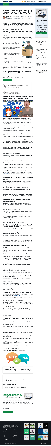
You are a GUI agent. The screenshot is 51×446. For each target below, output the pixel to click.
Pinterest (16, 429)
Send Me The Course (41, 33)
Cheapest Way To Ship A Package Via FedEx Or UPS (12, 93)
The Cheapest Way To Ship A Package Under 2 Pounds (12, 87)
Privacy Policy (42, 443)
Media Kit (4, 436)
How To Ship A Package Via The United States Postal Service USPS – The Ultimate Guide (41, 64)
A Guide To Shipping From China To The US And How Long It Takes (41, 55)
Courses (40, 4)
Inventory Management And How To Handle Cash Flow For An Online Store (41, 70)
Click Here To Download (7, 79)
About (3, 432)
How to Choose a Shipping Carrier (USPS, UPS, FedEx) (41, 73)
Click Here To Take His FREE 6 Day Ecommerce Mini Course (15, 19)
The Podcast (15, 435)
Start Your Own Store (13, 4)
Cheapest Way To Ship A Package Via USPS (11, 92)
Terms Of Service (5, 439)
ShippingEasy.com (16, 295)
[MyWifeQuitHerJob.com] (7, 1)
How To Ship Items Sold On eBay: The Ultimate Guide (41, 50)
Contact (4, 435)
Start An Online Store (16, 432)
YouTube (4, 429)
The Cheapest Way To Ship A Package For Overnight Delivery (13, 88)
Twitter (8, 429)
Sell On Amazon (21, 4)
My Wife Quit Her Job (7, 423)
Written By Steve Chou (9, 16)
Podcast (28, 4)
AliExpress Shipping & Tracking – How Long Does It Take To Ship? (41, 52)
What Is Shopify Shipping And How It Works (41, 58)
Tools (34, 4)
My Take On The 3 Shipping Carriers (9, 91)
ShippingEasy (6, 173)
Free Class (6, 4)
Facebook (12, 429)
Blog (46, 4)
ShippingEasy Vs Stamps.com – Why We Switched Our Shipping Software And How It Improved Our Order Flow (41, 61)
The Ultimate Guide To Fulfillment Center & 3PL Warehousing (40, 47)
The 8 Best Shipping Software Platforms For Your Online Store (41, 44)
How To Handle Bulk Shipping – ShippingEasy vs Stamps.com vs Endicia (41, 67)
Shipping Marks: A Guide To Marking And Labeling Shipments (41, 42)
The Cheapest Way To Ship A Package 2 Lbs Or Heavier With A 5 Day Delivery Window (16, 86)
